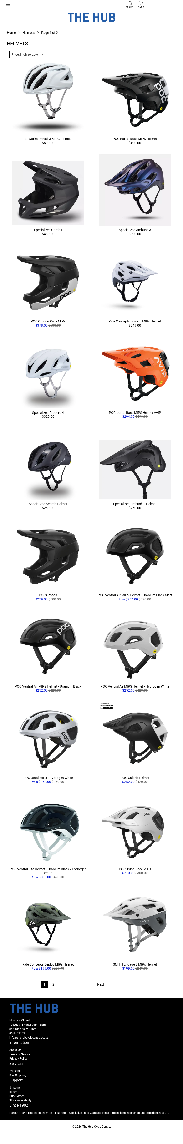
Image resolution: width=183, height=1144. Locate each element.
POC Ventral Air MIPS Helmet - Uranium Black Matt (135, 595)
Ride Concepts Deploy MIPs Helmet (48, 964)
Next (100, 984)
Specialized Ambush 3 (135, 230)
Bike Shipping (18, 1075)
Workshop (15, 1071)
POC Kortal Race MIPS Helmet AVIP (135, 413)
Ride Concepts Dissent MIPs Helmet (135, 321)
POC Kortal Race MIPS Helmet (135, 139)
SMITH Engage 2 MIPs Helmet (135, 964)
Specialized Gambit (48, 230)
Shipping (15, 1087)
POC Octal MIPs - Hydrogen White (48, 778)
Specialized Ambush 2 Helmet (135, 504)
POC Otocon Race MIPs (48, 321)
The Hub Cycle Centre (96, 1126)
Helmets (28, 32)
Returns (14, 1092)
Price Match (17, 1096)
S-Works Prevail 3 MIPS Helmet (48, 139)
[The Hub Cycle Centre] (91, 17)
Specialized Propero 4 (48, 413)
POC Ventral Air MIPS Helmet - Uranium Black (48, 686)
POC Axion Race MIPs (135, 869)
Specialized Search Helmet (48, 504)
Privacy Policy (18, 1058)
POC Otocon (48, 595)
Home (11, 32)
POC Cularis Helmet (135, 778)
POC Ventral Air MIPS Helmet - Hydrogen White (135, 686)
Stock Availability (20, 1100)
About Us (15, 1050)
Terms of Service (19, 1054)
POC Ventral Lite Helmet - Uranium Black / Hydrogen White (48, 871)
